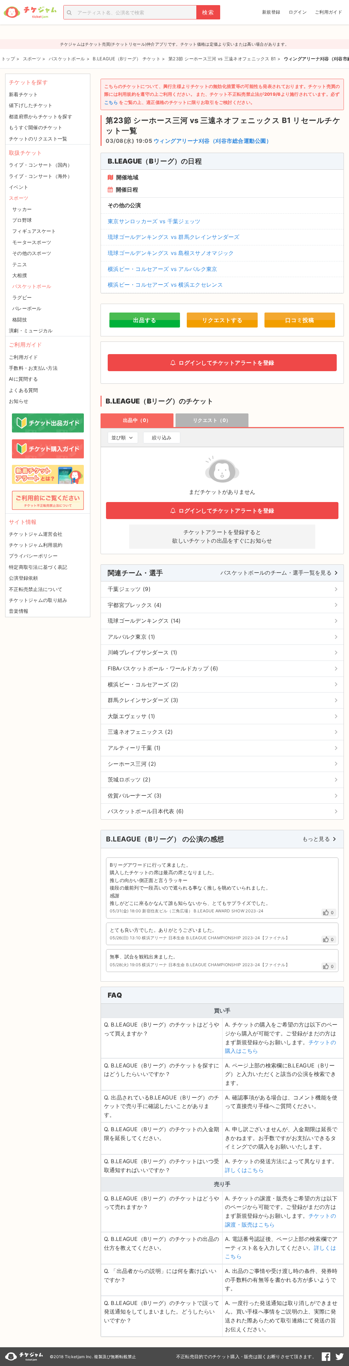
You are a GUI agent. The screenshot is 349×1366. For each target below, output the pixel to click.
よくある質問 (23, 390)
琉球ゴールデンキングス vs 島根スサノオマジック (171, 252)
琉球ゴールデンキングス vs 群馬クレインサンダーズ (174, 236)
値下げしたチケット (31, 105)
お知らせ (18, 401)
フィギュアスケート (34, 231)
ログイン (298, 12)
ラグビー (22, 297)
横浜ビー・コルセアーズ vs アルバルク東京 (162, 268)
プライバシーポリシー (33, 556)
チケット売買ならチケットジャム (30, 12)
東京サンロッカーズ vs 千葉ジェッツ (154, 221)
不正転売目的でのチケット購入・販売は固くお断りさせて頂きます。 (246, 1356)
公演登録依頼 (23, 578)
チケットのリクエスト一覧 (38, 138)
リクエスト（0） (212, 420)
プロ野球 (22, 220)
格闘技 (19, 319)
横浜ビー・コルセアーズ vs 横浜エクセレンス (165, 284)
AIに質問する (23, 379)
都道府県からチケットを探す (40, 116)
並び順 (118, 437)
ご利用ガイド (328, 12)
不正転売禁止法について (35, 589)
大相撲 (19, 275)
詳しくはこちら (244, 1170)
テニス (19, 264)
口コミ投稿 (299, 320)
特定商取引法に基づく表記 (38, 567)
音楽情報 (18, 611)
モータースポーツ (31, 242)
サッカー (22, 209)
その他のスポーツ (31, 253)
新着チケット (23, 94)
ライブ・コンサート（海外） (40, 176)
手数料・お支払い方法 (33, 368)
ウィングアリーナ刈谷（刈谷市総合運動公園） (213, 140)
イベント (18, 187)
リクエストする (222, 320)
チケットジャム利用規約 (35, 545)
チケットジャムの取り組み (38, 600)
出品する (144, 320)
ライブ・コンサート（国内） (40, 165)
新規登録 (271, 12)
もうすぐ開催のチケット (35, 127)
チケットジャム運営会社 (35, 534)
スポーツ (18, 198)
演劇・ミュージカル (31, 330)
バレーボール (27, 308)
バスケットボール (31, 286)
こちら (111, 102)
